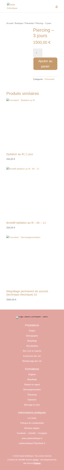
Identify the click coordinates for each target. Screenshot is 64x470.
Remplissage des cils (32, 361)
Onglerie (32, 374)
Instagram (42, 433)
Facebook (21, 433)
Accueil (9, 23)
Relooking (32, 395)
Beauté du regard (32, 384)
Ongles (32, 330)
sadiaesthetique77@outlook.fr (32, 443)
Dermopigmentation (32, 389)
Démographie (32, 336)
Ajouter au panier (45, 63)
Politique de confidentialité (32, 423)
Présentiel (29, 23)
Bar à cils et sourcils (32, 351)
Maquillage (32, 341)
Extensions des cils (32, 356)
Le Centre (32, 418)
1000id (35, 460)
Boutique (19, 23)
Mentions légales (32, 428)
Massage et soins (32, 405)
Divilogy (37, 463)
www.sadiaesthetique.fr (32, 438)
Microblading (32, 346)
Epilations (32, 399)
